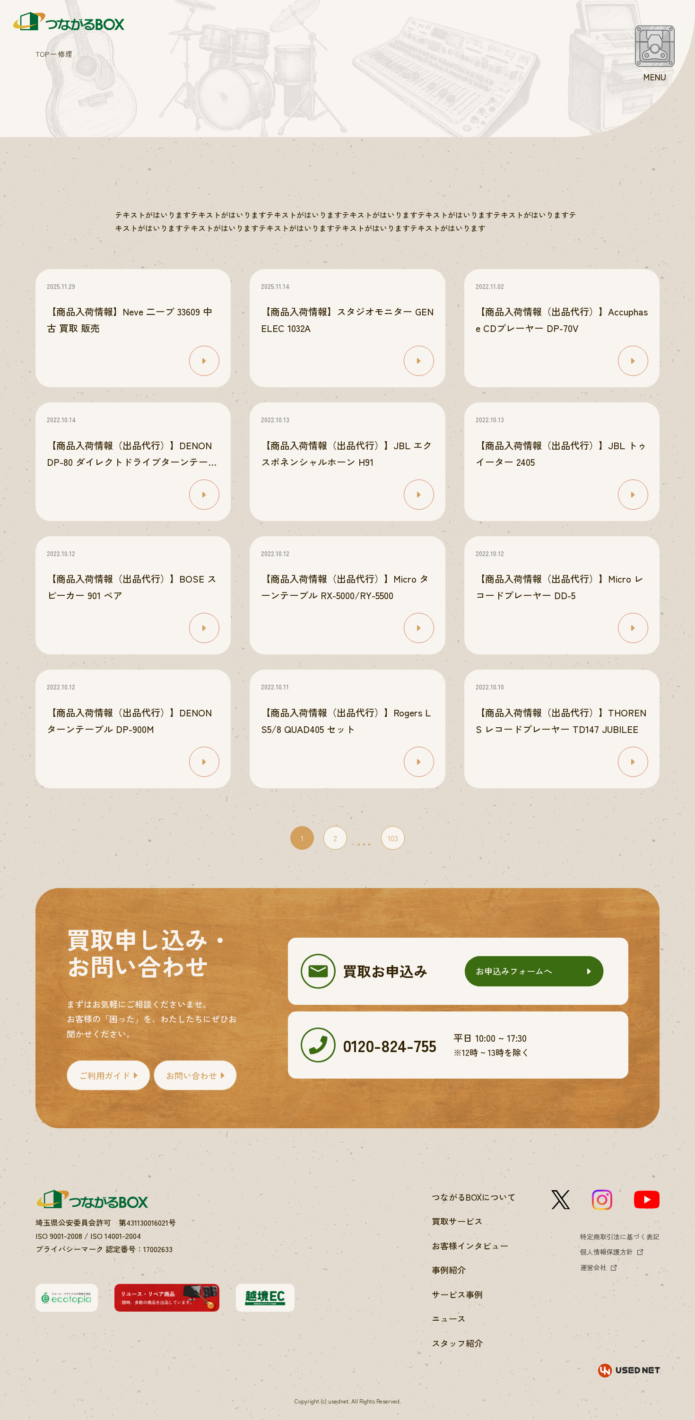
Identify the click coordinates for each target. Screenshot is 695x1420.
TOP (42, 54)
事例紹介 (449, 1269)
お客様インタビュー (470, 1245)
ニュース (449, 1318)
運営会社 (593, 1267)
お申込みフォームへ (514, 971)
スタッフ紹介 (457, 1343)
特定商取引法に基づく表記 (620, 1236)
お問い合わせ (191, 1075)
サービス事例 (457, 1294)
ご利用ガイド (104, 1075)
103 (393, 838)
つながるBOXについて (474, 1197)
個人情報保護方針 (606, 1251)
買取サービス (457, 1221)
